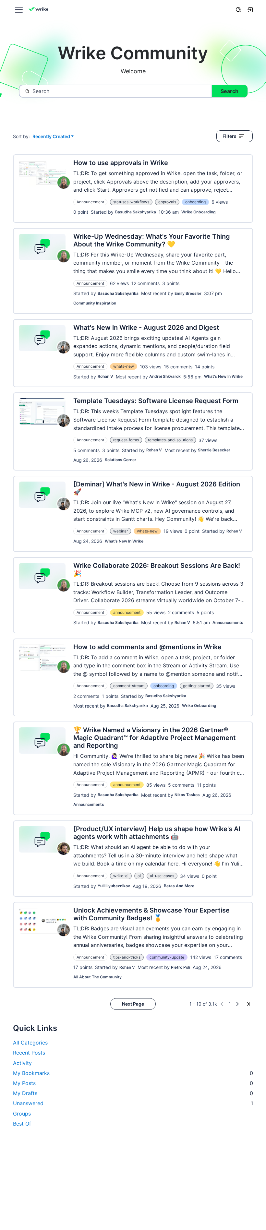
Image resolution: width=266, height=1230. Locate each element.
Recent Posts (29, 1052)
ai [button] (139, 875)
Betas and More (179, 885)
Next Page (133, 1004)
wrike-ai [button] (120, 875)
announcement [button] (126, 612)
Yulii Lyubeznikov (114, 885)
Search (229, 91)
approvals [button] (167, 201)
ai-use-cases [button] (162, 875)
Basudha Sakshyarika (135, 211)
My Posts (133, 1083)
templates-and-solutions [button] (170, 439)
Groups (22, 1113)
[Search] (238, 10)
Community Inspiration (94, 303)
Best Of (22, 1123)
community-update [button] (167, 957)
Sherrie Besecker (214, 450)
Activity (22, 1063)
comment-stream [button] (128, 685)
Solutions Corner (120, 459)
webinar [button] (120, 531)
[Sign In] (250, 10)
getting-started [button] (196, 685)
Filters (229, 136)
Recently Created (51, 137)
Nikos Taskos (187, 794)
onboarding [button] (195, 201)
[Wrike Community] (40, 10)
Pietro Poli (180, 967)
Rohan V (105, 376)
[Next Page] (237, 1004)
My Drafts (133, 1093)
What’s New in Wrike (223, 376)
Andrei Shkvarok (165, 376)
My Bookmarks (133, 1073)
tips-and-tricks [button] (126, 957)
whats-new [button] (123, 366)
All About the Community (97, 976)
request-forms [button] (126, 439)
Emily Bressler (188, 293)
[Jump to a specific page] (248, 1004)
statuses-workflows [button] (131, 201)
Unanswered (133, 1103)
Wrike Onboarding (198, 211)
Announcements (227, 622)
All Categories (30, 1042)
